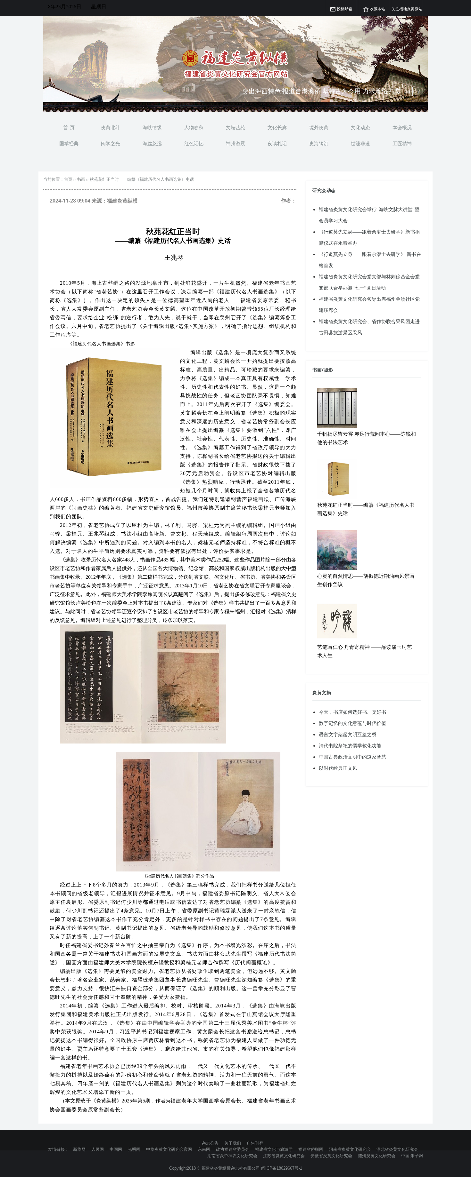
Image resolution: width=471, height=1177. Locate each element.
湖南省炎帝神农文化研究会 (232, 1155)
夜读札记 (277, 143)
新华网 (79, 1149)
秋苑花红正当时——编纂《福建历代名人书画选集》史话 (142, 179)
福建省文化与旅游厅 (274, 1149)
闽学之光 (110, 143)
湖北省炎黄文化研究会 (397, 1149)
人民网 (97, 1149)
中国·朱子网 (412, 1155)
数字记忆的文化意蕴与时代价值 (352, 723)
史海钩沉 (318, 143)
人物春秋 (193, 127)
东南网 (204, 1149)
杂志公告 (210, 1143)
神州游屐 (235, 143)
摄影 (328, 370)
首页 (68, 179)
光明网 (134, 1149)
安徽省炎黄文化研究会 (331, 1155)
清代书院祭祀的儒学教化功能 (350, 745)
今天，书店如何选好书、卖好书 (352, 712)
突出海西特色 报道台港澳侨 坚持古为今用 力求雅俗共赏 (321, 91)
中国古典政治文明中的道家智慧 (352, 756)
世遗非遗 (360, 143)
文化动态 (360, 127)
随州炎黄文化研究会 (376, 1155)
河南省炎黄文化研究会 (350, 1149)
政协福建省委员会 (232, 1149)
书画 (81, 179)
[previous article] (418, 91)
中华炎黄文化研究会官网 (169, 1149)
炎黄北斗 (110, 127)
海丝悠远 (152, 143)
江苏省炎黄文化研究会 (284, 1155)
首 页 (69, 127)
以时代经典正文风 (338, 768)
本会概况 (402, 127)
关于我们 (232, 1143)
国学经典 (68, 143)
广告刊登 (255, 1143)
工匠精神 (402, 143)
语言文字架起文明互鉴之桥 (347, 734)
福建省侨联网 (310, 1149)
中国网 (116, 1149)
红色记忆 (193, 143)
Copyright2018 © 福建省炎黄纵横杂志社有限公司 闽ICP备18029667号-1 (235, 1168)
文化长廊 (277, 127)
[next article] (408, 91)
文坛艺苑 (235, 127)
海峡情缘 (152, 127)
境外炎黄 (318, 127)
